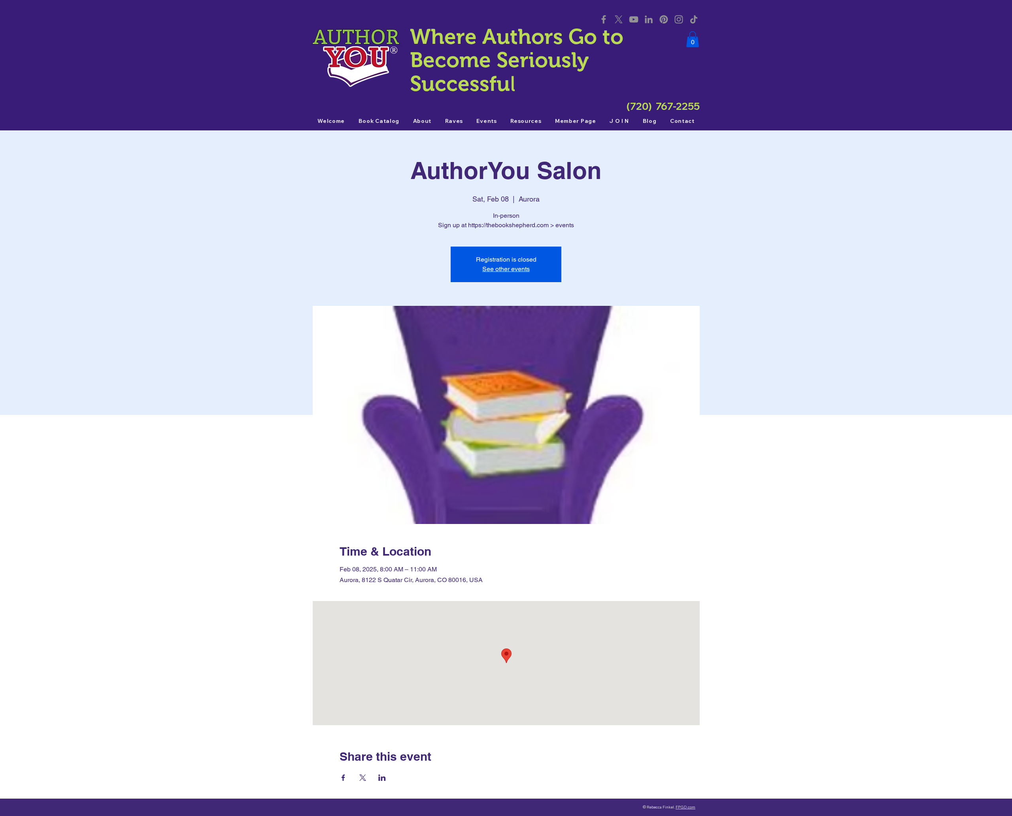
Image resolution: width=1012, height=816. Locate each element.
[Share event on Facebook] (343, 778)
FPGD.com (685, 807)
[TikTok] (693, 19)
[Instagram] (678, 19)
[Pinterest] (663, 19)
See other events (506, 269)
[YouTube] (633, 19)
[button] (692, 39)
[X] (618, 19)
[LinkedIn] (648, 19)
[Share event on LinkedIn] (382, 778)
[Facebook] (603, 19)
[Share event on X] (362, 778)
